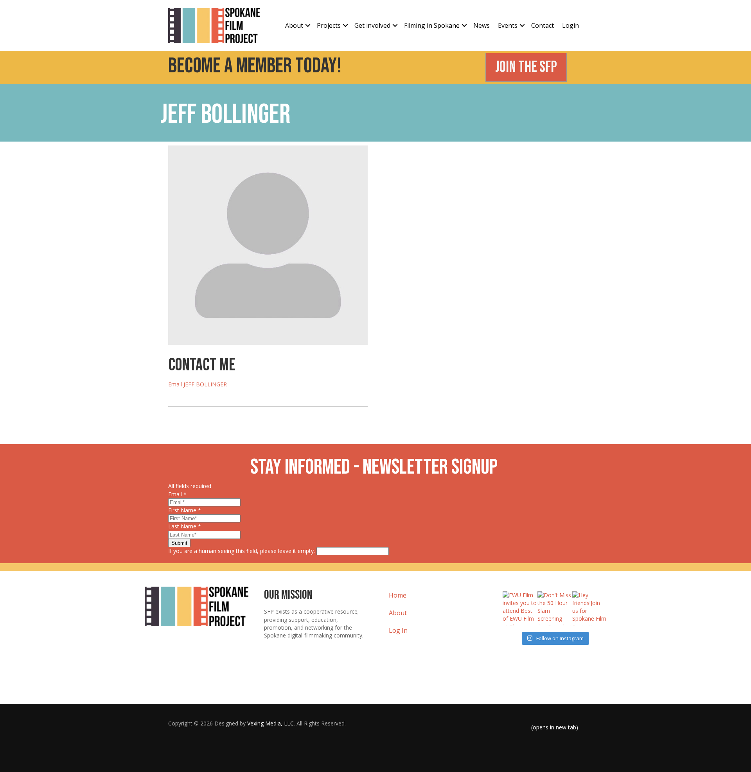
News (481, 25)
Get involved (372, 25)
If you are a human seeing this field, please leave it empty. (242, 551)
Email (177, 494)
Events (507, 25)
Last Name (184, 526)
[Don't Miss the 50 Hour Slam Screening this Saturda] (554, 608)
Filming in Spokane (432, 25)
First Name (184, 510)
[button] (308, 25)
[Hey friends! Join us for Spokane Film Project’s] (589, 608)
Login (570, 25)
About (294, 25)
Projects (329, 25)
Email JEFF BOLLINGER (197, 384)
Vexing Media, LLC (270, 723)
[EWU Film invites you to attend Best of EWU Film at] (520, 608)
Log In (398, 630)
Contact (542, 25)
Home (397, 595)
